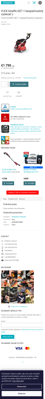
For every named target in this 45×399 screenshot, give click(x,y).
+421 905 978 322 (10, 244)
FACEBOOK (8, 251)
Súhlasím (21, 393)
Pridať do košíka (20, 84)
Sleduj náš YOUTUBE (11, 260)
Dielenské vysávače (19, 217)
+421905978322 (10, 257)
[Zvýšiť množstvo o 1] (9, 83)
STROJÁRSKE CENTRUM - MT (26, 357)
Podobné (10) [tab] (12, 199)
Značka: (5, 24)
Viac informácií (18, 381)
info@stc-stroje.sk (10, 241)
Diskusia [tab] (22, 199)
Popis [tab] (5, 199)
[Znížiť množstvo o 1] (9, 85)
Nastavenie (21, 386)
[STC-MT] (22, 362)
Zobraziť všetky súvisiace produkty (22, 192)
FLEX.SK (12, 357)
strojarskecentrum (10, 254)
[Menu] (40, 3)
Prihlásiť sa (8, 337)
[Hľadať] (28, 3)
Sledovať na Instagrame (19, 306)
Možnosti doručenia (30, 78)
